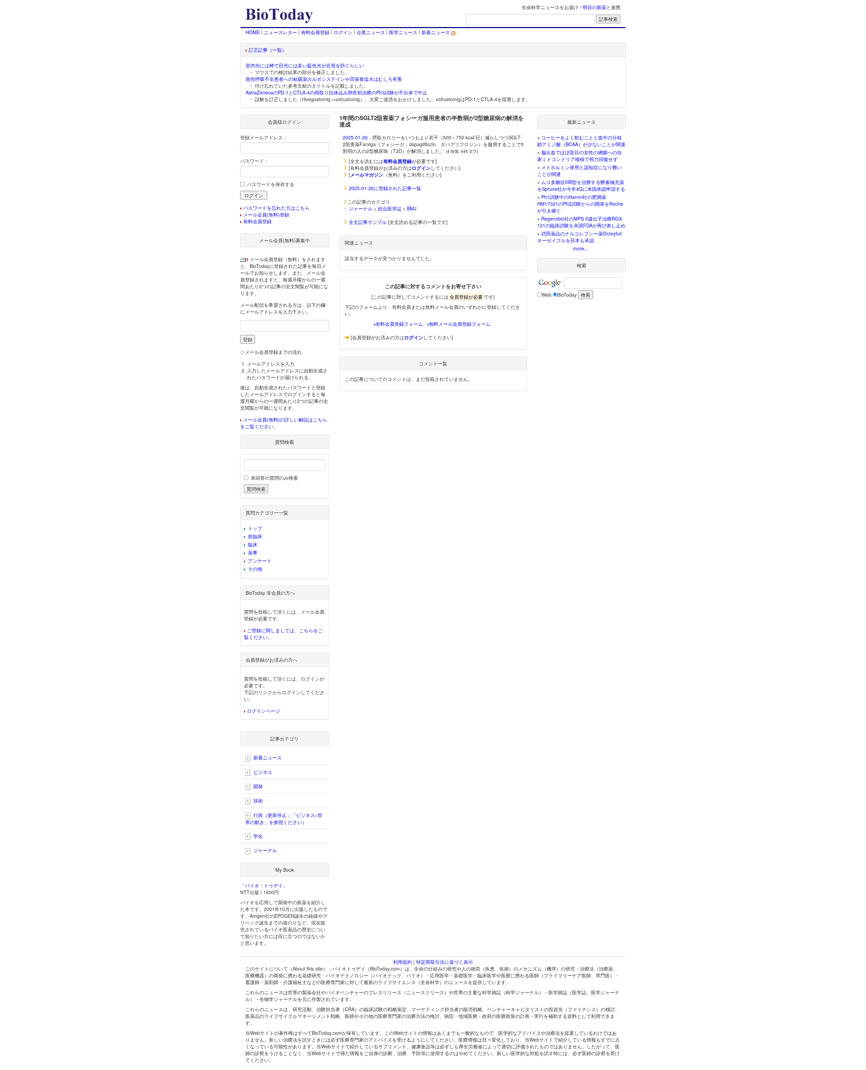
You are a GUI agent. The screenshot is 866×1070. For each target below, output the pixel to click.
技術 (257, 800)
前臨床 (255, 536)
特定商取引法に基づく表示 (444, 961)
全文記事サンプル (368, 222)
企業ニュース (371, 32)
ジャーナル (360, 208)
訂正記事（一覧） (268, 49)
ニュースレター (280, 32)
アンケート (260, 560)
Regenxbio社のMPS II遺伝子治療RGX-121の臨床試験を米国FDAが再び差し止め (581, 222)
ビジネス (262, 772)
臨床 (252, 544)
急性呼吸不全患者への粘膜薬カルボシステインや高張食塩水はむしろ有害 (324, 78)
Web (546, 294)
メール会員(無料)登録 (266, 214)
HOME (253, 32)
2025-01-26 (355, 137)
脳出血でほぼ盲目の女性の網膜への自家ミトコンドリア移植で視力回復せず (579, 155)
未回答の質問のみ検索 (274, 477)
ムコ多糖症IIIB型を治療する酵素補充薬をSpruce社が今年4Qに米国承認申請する (581, 185)
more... (580, 248)
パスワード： (254, 160)
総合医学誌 (390, 208)
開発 (257, 786)
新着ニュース (436, 32)
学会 (257, 836)
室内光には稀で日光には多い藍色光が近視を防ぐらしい (305, 65)
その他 (255, 568)
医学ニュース (403, 32)
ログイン (343, 32)
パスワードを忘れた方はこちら (276, 207)
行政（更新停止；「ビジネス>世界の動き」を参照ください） (283, 818)
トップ (255, 528)
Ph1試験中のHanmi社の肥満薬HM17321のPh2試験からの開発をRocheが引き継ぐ (580, 203)
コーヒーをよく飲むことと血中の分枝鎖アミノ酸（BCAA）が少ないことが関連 (581, 140)
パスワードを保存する (270, 184)
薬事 (252, 552)
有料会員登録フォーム (399, 323)
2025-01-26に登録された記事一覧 (385, 188)
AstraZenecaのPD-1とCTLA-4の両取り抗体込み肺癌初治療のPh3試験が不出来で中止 (336, 92)
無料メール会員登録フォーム (460, 323)
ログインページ (263, 710)
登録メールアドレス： (264, 137)
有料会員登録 (315, 32)
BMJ (411, 208)
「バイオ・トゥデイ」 (264, 885)
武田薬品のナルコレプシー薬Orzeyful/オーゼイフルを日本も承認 (579, 237)
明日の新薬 (594, 7)
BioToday (567, 294)
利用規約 (402, 961)
